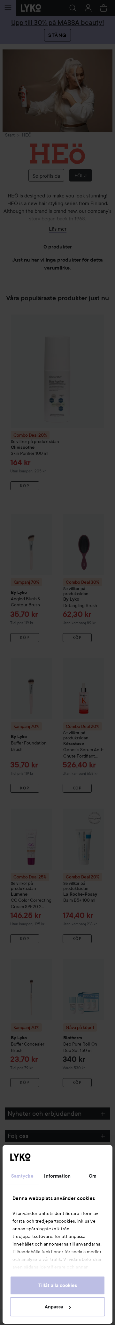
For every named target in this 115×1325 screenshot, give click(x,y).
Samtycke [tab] (22, 1176)
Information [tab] (57, 1176)
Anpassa (54, 1307)
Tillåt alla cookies (57, 1285)
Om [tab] (92, 1176)
